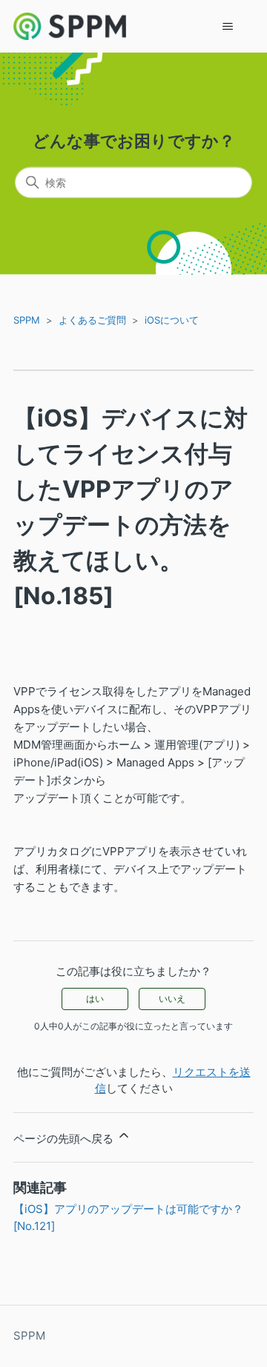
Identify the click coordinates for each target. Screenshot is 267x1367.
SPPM (26, 320)
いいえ (172, 998)
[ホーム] (69, 26)
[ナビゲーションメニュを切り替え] (227, 27)
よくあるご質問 (92, 320)
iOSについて (172, 320)
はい (95, 998)
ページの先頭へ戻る (64, 1139)
